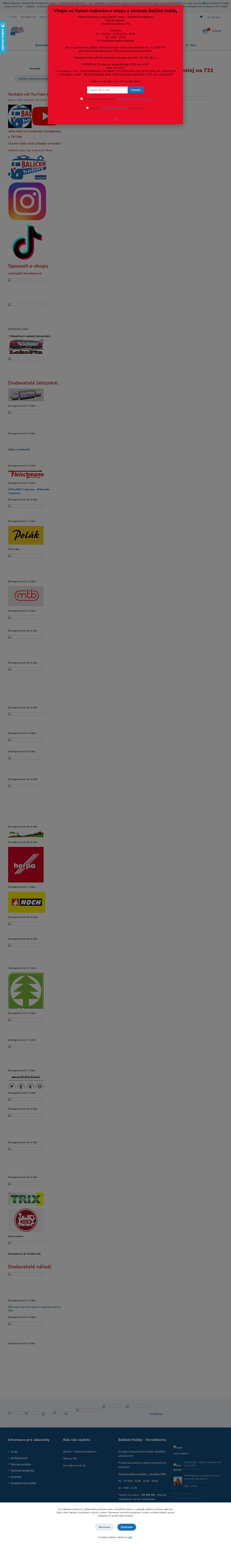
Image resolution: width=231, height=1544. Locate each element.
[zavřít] (177, 10)
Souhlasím (127, 1527)
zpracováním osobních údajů (115, 108)
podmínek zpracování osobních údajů (133, 99)
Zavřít (115, 119)
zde (130, 1537)
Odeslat (136, 90)
